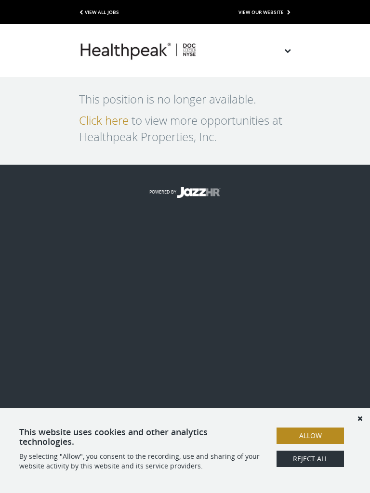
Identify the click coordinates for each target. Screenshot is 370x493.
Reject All (310, 458)
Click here (104, 120)
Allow (310, 435)
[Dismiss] (360, 418)
